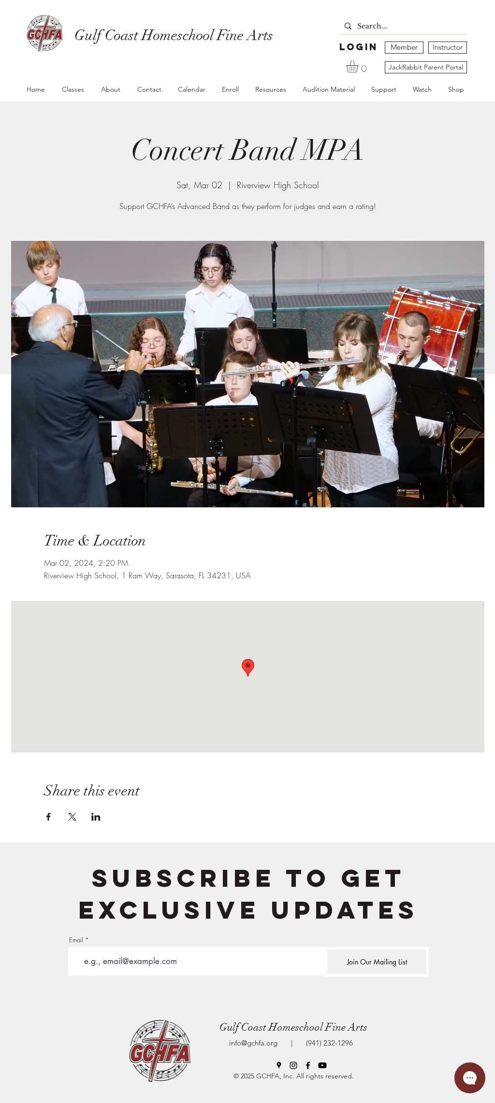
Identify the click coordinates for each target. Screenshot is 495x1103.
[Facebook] (308, 1065)
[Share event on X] (72, 817)
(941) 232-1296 (327, 1042)
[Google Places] (279, 1065)
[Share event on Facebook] (48, 817)
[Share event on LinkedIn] (96, 817)
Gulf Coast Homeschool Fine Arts (293, 1026)
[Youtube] (322, 1065)
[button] (359, 66)
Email (76, 940)
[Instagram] (293, 1065)
